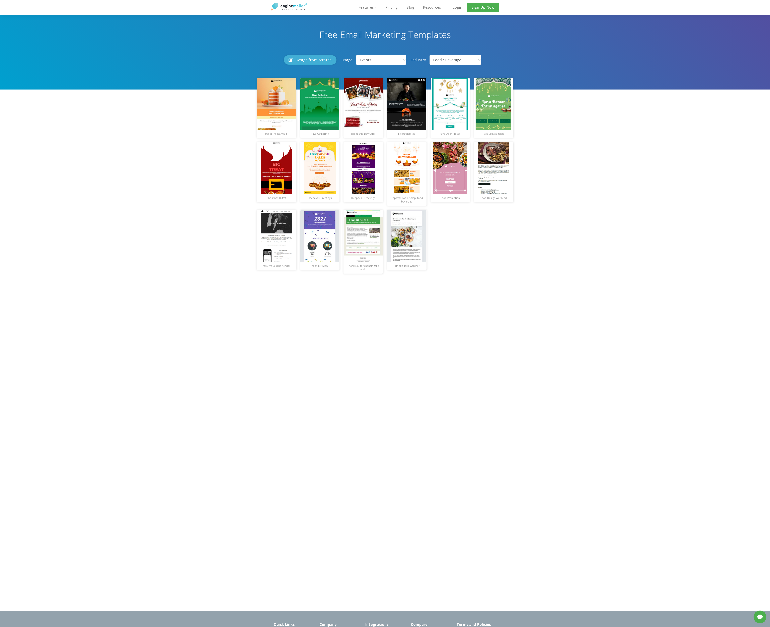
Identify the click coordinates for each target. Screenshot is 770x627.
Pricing (391, 7)
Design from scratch (313, 59)
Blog (410, 7)
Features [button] (366, 7)
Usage (347, 59)
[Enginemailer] (289, 6)
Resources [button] (432, 7)
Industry (418, 59)
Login (457, 7)
